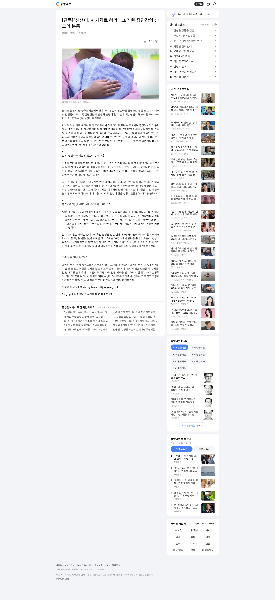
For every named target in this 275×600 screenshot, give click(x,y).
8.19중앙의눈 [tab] (179, 368)
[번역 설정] (145, 41)
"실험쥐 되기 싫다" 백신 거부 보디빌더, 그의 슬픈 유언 (86, 312)
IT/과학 (193, 543)
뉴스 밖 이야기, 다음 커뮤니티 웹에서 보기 (198, 14)
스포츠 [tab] (212, 523)
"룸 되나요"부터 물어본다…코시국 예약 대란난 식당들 (86, 325)
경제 (178, 536)
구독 (200, 4)
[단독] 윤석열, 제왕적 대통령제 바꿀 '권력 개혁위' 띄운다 (135, 320)
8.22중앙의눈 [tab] (198, 354)
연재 (193, 550)
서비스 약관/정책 (113, 565)
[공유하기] (208, 4)
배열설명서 (208, 550)
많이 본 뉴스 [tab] (181, 449)
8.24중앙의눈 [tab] (198, 347)
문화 (178, 543)
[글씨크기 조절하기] (151, 41)
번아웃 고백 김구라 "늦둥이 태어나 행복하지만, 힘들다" (86, 329)
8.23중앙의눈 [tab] (179, 354)
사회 (208, 530)
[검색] (215, 4)
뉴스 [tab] (197, 523)
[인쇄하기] (156, 41)
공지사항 (99, 565)
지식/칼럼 (178, 550)
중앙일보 (66, 4)
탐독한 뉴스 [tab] (204, 449)
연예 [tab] (204, 523)
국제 (208, 536)
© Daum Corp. (63, 579)
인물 (208, 543)
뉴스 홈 (178, 530)
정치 (193, 536)
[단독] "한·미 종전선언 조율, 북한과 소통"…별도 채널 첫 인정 (86, 320)
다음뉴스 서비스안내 (65, 565)
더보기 (192, 425)
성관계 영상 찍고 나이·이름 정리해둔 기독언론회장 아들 (135, 312)
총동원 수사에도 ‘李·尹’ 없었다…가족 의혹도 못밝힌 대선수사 (135, 325)
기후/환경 (193, 530)
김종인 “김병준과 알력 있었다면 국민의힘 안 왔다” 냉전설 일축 (135, 329)
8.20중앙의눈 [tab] (198, 361)
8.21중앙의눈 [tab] (179, 361)
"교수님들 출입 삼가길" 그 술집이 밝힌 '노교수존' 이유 (135, 316)
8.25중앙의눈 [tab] (179, 347)
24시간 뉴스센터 (84, 565)
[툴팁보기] (215, 24)
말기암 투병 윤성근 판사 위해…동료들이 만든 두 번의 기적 (86, 316)
